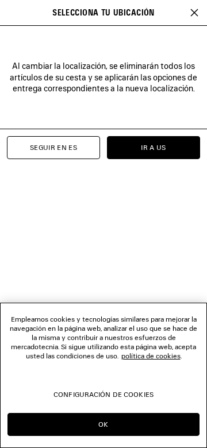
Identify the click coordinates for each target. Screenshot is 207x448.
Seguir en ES (53, 147)
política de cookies (151, 356)
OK (103, 424)
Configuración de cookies (103, 394)
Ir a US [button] (153, 147)
